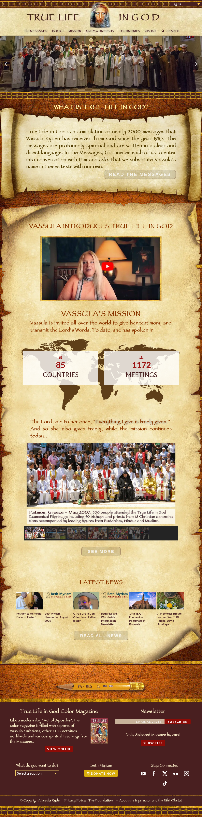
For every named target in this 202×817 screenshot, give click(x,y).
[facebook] (154, 773)
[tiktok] (164, 783)
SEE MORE (101, 551)
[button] (6, 64)
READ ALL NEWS (101, 635)
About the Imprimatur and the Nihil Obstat (150, 800)
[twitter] (164, 773)
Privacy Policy (75, 800)
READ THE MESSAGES (140, 174)
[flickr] (175, 773)
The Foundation (100, 800)
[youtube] (143, 773)
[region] (101, 64)
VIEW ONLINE (59, 749)
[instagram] (186, 773)
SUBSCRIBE (153, 743)
